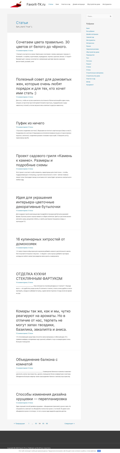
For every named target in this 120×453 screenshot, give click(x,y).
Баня (57, 4)
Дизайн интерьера (79, 4)
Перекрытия (90, 55)
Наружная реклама (92, 49)
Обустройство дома (93, 4)
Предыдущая (19, 423)
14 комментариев (21, 97)
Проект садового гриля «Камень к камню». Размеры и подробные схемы (44, 160)
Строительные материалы (94, 73)
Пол (87, 58)
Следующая (70, 423)
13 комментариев (21, 50)
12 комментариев (21, 333)
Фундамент (90, 85)
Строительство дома (93, 76)
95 (43, 423)
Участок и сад (65, 4)
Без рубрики (90, 31)
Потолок (89, 61)
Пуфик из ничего (30, 123)
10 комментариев (21, 282)
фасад (88, 82)
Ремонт (88, 64)
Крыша (88, 46)
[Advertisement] (99, 116)
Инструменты (107, 4)
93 (36, 423)
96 (47, 423)
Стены (88, 70)
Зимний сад (90, 37)
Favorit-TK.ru (36, 4)
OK (99, 451)
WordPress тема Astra (43, 448)
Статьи (51, 4)
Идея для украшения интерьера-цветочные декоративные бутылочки (38, 202)
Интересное (90, 43)
